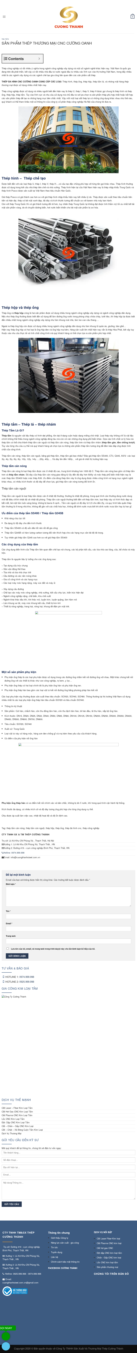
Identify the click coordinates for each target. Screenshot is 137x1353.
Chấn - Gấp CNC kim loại (109, 1257)
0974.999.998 (26, 976)
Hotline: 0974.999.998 (13, 852)
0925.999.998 (26, 981)
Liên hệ (54, 1257)
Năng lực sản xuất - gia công (65, 1242)
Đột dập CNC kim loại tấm (109, 1252)
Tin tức (5, 39)
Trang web (11, 936)
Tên (8, 911)
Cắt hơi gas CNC (105, 1248)
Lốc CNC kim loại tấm (107, 1262)
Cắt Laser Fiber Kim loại (108, 1238)
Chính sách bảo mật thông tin (65, 1261)
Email (9, 923)
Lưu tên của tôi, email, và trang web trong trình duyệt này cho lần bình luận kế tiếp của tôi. (53, 948)
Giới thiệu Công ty (59, 1237)
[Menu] (4, 16)
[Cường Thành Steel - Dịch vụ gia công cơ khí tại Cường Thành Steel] (68, 16)
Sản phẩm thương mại (107, 1267)
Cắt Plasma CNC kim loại (109, 1243)
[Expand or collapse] (39, 58)
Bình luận (11, 884)
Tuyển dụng (56, 1252)
